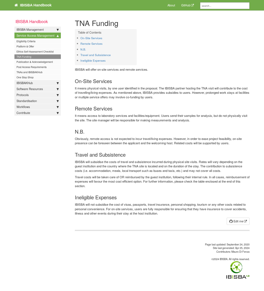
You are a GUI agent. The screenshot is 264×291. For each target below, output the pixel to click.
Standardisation (26, 101)
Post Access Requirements (31, 67)
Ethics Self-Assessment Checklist (35, 51)
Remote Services (91, 44)
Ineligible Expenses (93, 60)
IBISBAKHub (24, 83)
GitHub (185, 5)
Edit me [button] (238, 221)
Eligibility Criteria (25, 41)
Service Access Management (35, 35)
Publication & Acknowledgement (34, 61)
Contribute (23, 113)
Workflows (23, 107)
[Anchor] (103, 37)
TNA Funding (23, 56)
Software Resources (29, 89)
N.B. (83, 49)
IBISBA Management (30, 29)
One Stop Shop (25, 77)
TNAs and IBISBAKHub (29, 72)
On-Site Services (91, 38)
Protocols (22, 95)
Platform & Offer (25, 46)
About (171, 5)
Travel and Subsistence (95, 55)
